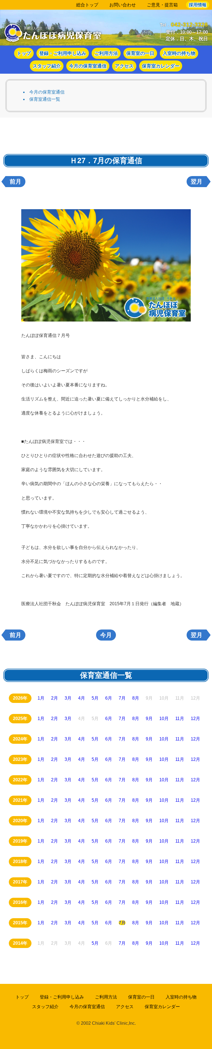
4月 (81, 698)
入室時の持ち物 (179, 53)
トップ (24, 53)
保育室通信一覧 (44, 99)
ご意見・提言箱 (162, 4)
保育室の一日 (140, 53)
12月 (195, 718)
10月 (164, 718)
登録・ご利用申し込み (62, 53)
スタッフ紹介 (47, 66)
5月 (95, 698)
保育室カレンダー (160, 66)
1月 (41, 698)
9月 (149, 718)
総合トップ (87, 4)
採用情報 (197, 4)
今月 (106, 635)
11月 (179, 718)
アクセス (124, 66)
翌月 (196, 181)
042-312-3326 (189, 24)
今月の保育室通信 (88, 66)
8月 (135, 698)
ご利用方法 (106, 53)
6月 (108, 698)
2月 (54, 698)
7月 (122, 698)
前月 (15, 181)
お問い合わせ (122, 4)
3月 (68, 698)
